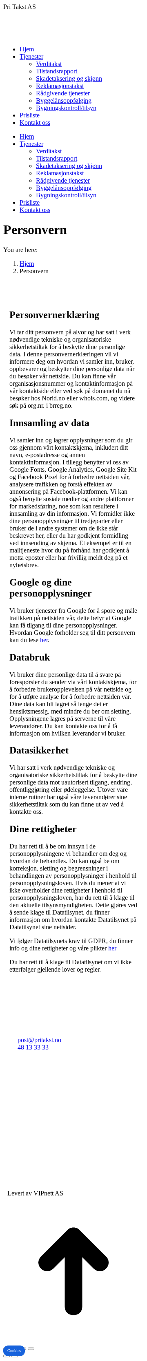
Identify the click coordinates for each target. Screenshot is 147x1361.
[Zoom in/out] (31, 1349)
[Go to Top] (73, 1339)
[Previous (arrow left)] (6, 1356)
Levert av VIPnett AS (35, 1193)
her (44, 639)
